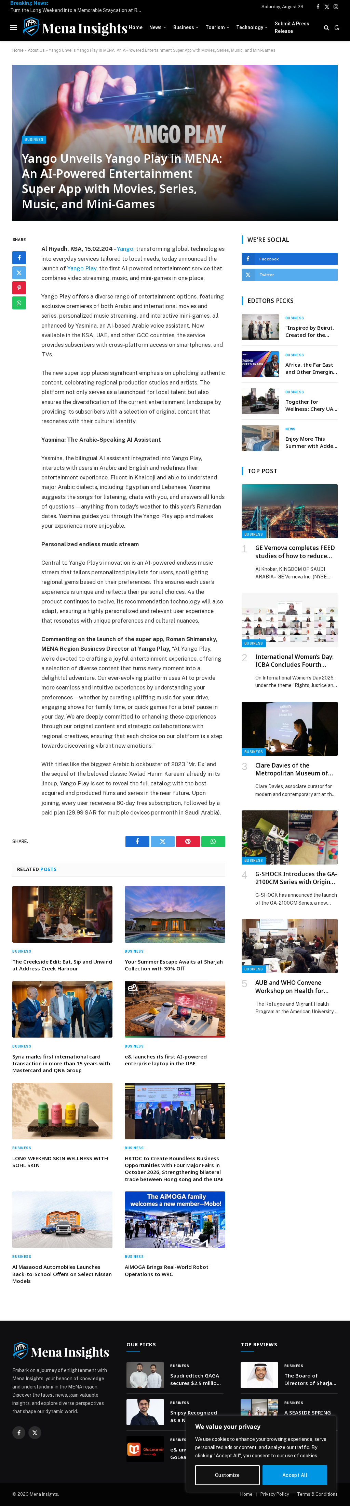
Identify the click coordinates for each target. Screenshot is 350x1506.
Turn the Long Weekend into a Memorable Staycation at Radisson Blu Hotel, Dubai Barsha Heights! (78, 10)
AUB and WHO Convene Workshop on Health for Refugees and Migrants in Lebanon (292, 986)
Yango (125, 248)
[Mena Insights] (75, 27)
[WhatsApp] (19, 302)
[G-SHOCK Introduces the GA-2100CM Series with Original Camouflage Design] (290, 837)
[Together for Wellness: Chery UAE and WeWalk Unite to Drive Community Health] (260, 401)
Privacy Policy (274, 1494)
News (155, 27)
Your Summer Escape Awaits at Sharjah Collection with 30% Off (174, 965)
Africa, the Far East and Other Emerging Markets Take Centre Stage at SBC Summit (311, 368)
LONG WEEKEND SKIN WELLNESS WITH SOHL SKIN (60, 1161)
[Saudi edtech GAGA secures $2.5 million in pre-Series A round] (145, 1375)
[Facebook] (19, 257)
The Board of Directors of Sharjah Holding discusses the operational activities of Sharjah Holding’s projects (309, 1379)
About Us (36, 50)
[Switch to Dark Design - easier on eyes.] (336, 27)
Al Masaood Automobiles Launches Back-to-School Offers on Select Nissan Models (62, 1273)
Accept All (294, 1475)
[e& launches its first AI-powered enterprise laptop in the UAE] (175, 1009)
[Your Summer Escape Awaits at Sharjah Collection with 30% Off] (175, 914)
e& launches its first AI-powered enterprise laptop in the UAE (166, 1060)
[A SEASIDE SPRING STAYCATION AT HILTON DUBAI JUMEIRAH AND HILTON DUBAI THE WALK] (259, 1412)
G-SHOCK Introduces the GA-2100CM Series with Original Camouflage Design (296, 878)
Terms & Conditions (317, 1494)
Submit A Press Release (292, 27)
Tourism (215, 27)
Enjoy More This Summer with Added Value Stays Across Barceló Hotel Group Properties (311, 442)
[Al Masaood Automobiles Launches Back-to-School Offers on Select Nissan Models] (62, 1219)
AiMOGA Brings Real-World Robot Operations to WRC (166, 1270)
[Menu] (13, 27)
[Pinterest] (19, 287)
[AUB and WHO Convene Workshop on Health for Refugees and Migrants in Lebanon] (290, 946)
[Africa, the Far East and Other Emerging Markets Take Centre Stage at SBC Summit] (260, 364)
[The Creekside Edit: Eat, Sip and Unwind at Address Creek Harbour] (62, 914)
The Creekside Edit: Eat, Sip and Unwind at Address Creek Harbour (62, 965)
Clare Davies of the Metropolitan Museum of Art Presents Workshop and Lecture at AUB (294, 769)
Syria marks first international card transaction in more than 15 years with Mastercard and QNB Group (61, 1063)
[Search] (327, 27)
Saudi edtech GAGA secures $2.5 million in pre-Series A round (196, 1379)
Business (183, 27)
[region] (261, 1454)
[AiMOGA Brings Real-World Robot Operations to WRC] (175, 1219)
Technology (249, 27)
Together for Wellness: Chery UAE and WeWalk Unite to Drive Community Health (310, 405)
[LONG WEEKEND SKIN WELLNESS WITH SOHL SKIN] (62, 1111)
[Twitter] (19, 272)
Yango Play (81, 268)
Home (136, 27)
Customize (227, 1475)
